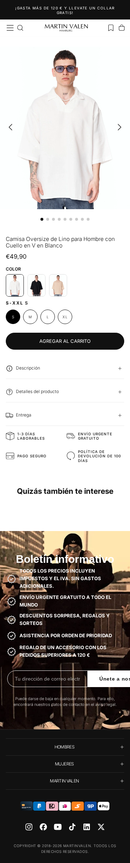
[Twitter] (101, 827)
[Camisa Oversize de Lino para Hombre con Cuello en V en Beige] (58, 285)
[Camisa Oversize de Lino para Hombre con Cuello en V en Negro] (36, 285)
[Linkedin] (86, 827)
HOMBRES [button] (65, 747)
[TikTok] (72, 827)
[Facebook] (43, 827)
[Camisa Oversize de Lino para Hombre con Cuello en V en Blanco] (15, 285)
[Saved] (111, 27)
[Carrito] (122, 27)
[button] (10, 27)
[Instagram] (29, 827)
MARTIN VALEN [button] (64, 781)
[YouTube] (57, 827)
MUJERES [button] (64, 764)
